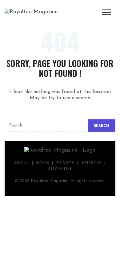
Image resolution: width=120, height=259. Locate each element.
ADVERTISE (60, 169)
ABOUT (21, 163)
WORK (42, 163)
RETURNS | (93, 163)
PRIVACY (64, 163)
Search (101, 126)
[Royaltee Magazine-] (32, 12)
